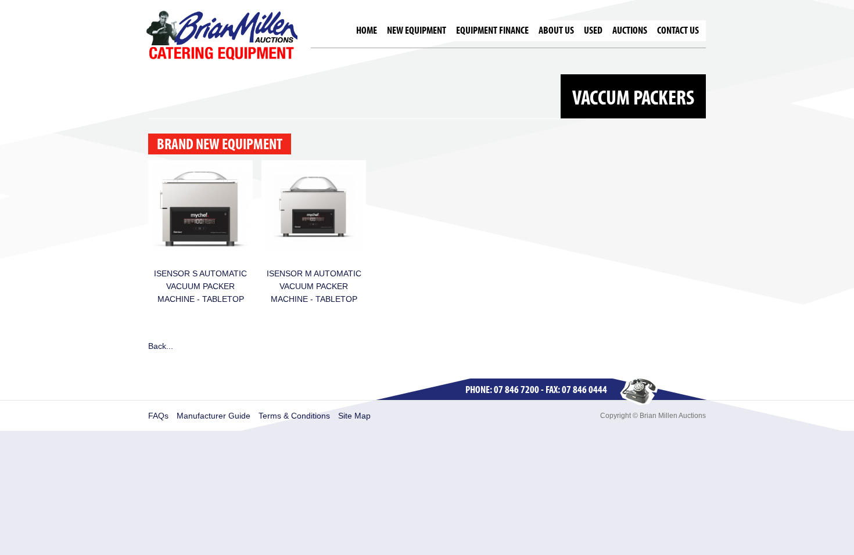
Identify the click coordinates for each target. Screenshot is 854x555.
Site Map (354, 415)
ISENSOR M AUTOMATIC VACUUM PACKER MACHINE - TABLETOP (314, 286)
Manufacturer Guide (213, 415)
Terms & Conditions (294, 415)
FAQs (158, 415)
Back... (160, 346)
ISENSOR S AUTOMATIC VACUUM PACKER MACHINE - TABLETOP (200, 286)
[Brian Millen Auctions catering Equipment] (221, 34)
